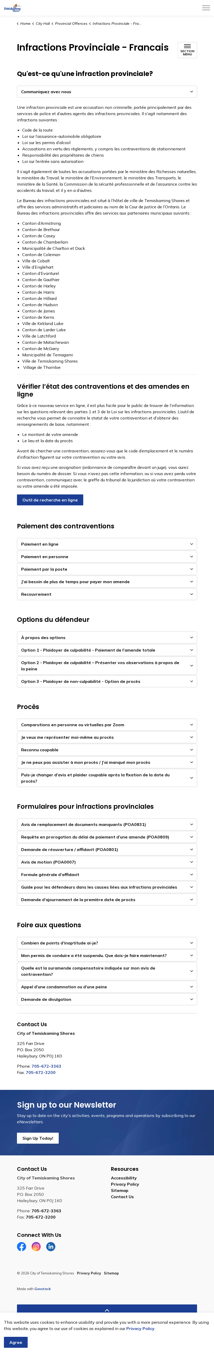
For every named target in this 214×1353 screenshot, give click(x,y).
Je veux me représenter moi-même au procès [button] (67, 737)
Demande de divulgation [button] (46, 999)
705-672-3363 (46, 1066)
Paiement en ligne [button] (39, 544)
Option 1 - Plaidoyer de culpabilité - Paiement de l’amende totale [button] (88, 650)
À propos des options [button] (43, 637)
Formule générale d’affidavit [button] (50, 874)
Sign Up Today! (37, 1138)
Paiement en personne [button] (44, 556)
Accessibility (124, 1177)
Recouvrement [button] (36, 594)
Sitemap (119, 1190)
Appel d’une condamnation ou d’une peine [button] (64, 986)
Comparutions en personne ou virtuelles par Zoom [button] (72, 724)
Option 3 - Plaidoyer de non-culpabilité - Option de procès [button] (80, 681)
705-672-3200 (41, 1072)
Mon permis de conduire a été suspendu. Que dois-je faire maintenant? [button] (94, 955)
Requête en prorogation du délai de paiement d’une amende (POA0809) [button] (95, 837)
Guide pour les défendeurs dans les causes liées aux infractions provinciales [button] (99, 887)
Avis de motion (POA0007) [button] (48, 862)
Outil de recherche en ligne (50, 500)
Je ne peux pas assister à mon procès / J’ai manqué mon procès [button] (85, 762)
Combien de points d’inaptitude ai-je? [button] (59, 943)
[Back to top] (107, 1310)
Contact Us (122, 1196)
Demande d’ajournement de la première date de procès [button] (78, 899)
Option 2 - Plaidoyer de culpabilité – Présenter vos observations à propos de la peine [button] (100, 665)
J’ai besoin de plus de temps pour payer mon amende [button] (75, 581)
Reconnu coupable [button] (39, 749)
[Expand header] (206, 8)
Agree (15, 1342)
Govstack (42, 1289)
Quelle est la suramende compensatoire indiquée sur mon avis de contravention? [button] (88, 971)
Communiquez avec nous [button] (46, 91)
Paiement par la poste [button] (44, 569)
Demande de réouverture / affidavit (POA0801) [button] (69, 849)
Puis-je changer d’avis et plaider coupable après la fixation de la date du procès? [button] (95, 778)
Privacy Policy (140, 1328)
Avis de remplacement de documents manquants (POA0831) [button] (83, 824)
